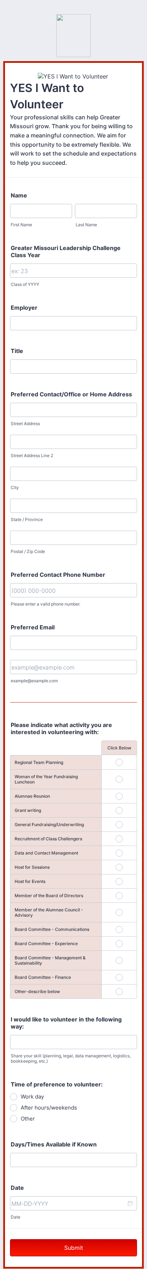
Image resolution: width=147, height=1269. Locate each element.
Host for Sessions (32, 867)
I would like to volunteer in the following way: (66, 1023)
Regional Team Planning (39, 762)
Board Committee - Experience (46, 943)
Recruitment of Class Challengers (48, 838)
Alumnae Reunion (32, 796)
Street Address (25, 423)
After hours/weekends (49, 1107)
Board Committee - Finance (43, 977)
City (15, 487)
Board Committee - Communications (52, 929)
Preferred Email (33, 627)
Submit (73, 1247)
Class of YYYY (25, 284)
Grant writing (28, 810)
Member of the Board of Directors (49, 895)
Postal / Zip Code (28, 551)
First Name (21, 224)
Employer (24, 307)
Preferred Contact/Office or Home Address (71, 394)
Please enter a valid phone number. (45, 604)
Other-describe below (37, 991)
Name (19, 195)
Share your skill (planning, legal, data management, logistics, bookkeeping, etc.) (71, 1058)
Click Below (119, 747)
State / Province (27, 519)
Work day (32, 1096)
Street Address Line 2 (32, 455)
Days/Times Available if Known (54, 1144)
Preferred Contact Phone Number (58, 574)
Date (15, 1217)
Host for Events (30, 881)
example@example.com (34, 680)
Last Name (86, 224)
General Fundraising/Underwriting (49, 824)
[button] (130, 1203)
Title (17, 350)
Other (28, 1118)
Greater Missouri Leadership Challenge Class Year (66, 251)
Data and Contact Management (46, 853)
